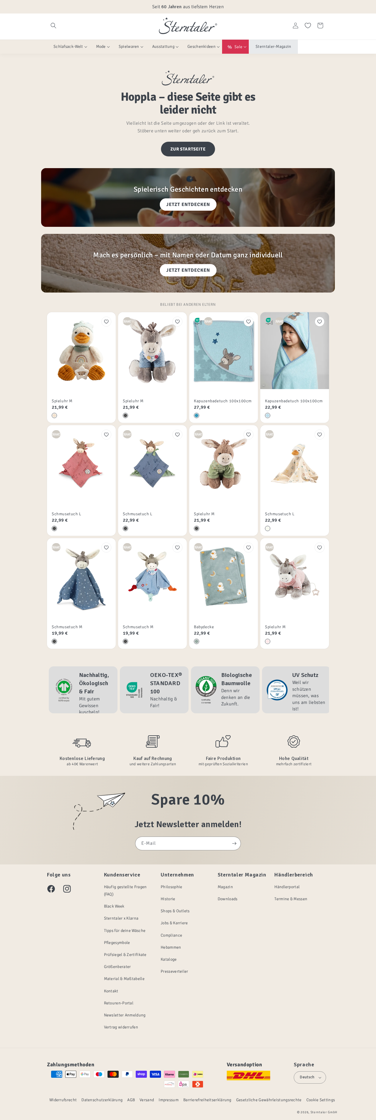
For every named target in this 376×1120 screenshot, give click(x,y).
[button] (53, 25)
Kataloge (169, 959)
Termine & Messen (290, 898)
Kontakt (111, 991)
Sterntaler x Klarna (121, 918)
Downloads (228, 898)
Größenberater (117, 966)
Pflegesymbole (117, 942)
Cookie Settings (320, 1099)
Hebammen (171, 947)
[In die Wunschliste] (106, 321)
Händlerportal (287, 886)
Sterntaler (318, 1112)
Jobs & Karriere (174, 922)
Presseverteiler (174, 971)
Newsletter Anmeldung (125, 1015)
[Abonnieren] (234, 843)
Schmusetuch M (67, 626)
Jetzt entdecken (188, 204)
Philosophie (171, 886)
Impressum (169, 1099)
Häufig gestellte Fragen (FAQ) (125, 890)
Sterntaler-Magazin (273, 46)
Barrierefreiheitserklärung (207, 1099)
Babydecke (204, 626)
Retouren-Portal (119, 1003)
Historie (168, 898)
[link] (83, 689)
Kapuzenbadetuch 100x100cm (223, 400)
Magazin (225, 886)
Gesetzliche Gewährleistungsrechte (269, 1099)
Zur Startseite (188, 149)
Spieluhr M (62, 400)
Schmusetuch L (66, 513)
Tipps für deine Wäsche (125, 930)
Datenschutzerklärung (101, 1099)
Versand (147, 1099)
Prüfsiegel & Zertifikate (125, 954)
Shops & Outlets (175, 910)
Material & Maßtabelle (124, 978)
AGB (131, 1099)
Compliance (171, 935)
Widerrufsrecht (63, 1099)
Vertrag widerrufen (121, 1027)
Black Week (114, 906)
